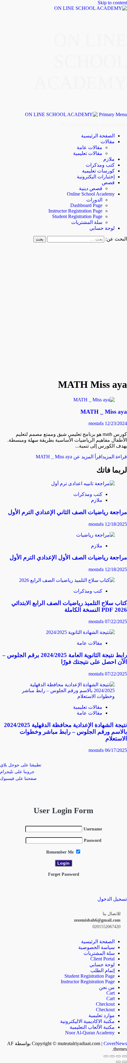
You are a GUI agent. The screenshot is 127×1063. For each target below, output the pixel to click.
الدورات (94, 199)
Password (92, 840)
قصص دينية (90, 188)
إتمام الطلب (102, 970)
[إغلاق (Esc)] (106, 1056)
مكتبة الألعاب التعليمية (92, 1027)
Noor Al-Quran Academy (90, 1032)
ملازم (109, 159)
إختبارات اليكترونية (96, 176)
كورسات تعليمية (98, 170)
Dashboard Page (86, 205)
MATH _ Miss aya (103, 411)
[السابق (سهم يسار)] (124, 1062)
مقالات (107, 141)
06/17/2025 (116, 750)
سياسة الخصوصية (96, 947)
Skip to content (112, 2)
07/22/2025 (116, 621)
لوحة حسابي (102, 228)
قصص (108, 182)
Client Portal (102, 958)
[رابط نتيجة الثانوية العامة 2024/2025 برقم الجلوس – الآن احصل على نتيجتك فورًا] (80, 632)
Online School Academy (91, 194)
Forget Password (63, 874)
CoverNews (115, 1043)
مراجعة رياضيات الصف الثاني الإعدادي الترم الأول (67, 512)
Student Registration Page (77, 216)
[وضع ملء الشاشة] (118, 1056)
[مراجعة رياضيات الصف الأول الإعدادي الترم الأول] (95, 535)
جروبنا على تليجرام (17, 771)
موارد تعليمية (101, 1015)
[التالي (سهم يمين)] (118, 1062)
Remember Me (60, 852)
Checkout (105, 1004)
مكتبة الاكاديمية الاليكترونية (87, 1021)
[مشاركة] (112, 1056)
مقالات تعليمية (87, 153)
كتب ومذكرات (100, 165)
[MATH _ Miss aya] (94, 399)
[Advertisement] (63, 308)
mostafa (96, 423)
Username (93, 829)
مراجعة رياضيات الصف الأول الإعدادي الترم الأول (68, 557)
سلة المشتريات (86, 222)
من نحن (107, 987)
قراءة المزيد (81, 456)
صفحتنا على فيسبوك (18, 778)
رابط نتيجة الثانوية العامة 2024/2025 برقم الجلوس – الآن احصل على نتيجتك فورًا (64, 658)
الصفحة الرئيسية (98, 135)
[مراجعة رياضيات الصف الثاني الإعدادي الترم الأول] (83, 483)
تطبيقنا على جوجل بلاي (20, 765)
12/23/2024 (116, 423)
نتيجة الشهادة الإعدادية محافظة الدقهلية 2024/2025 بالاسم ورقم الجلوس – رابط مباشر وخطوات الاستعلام (65, 732)
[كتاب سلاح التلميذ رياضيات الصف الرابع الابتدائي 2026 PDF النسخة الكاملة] (67, 580)
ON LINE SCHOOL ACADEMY (80, 61)
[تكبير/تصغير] (124, 1056)
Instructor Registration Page (75, 210)
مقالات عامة (89, 147)
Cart (110, 993)
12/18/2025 (116, 524)
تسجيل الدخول (112, 899)
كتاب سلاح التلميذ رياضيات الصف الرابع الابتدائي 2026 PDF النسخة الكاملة (69, 606)
